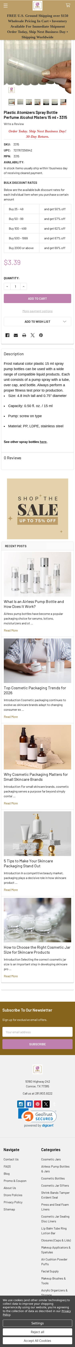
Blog (7, 1173)
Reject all (37, 1332)
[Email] (15, 335)
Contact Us (11, 1159)
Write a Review (14, 124)
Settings (37, 1323)
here (43, 442)
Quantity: (12, 278)
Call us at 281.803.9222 (37, 1093)
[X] (32, 335)
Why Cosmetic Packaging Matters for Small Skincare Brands (36, 777)
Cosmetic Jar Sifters (55, 1185)
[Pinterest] (41, 335)
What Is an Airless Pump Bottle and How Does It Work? (34, 604)
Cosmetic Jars (51, 1159)
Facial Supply (50, 1271)
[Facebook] (7, 335)
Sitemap (9, 1209)
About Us (10, 1188)
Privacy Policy (13, 1202)
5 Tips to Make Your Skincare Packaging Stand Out (28, 863)
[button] (37, 509)
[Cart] (69, 5)
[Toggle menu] (5, 5)
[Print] (24, 335)
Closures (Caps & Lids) (56, 1240)
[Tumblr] (54, 1104)
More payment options (37, 311)
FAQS (7, 1166)
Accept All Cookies (37, 1340)
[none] (37, 63)
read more (11, 630)
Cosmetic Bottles (53, 1178)
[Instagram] (20, 1104)
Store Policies (13, 1195)
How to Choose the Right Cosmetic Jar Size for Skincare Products (37, 949)
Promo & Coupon (15, 1180)
